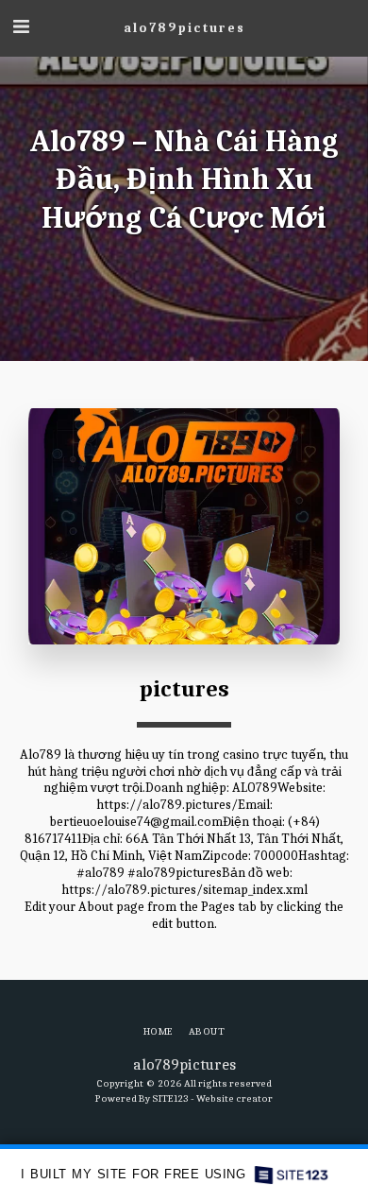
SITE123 (170, 1098)
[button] (21, 26)
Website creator (234, 1098)
